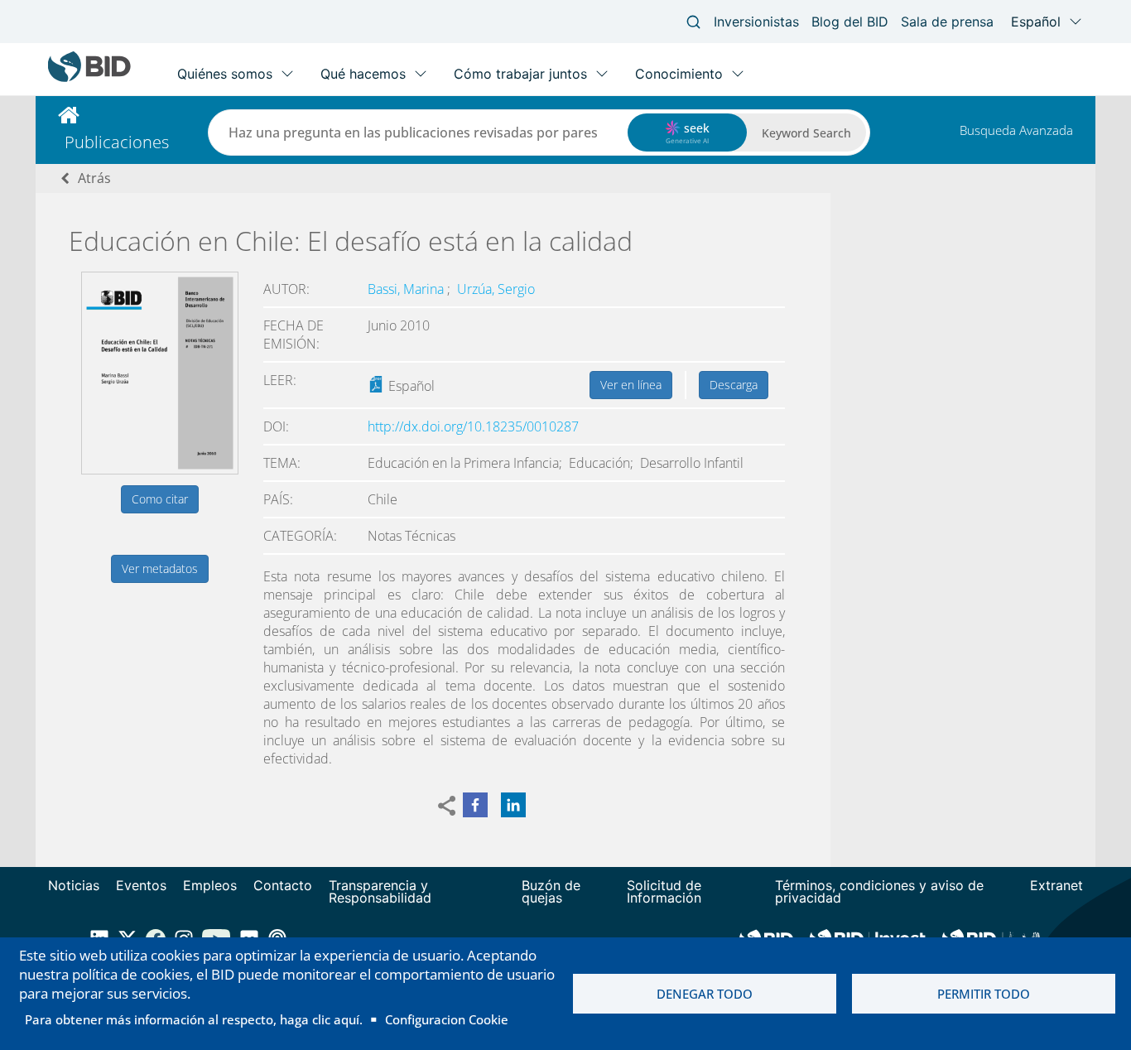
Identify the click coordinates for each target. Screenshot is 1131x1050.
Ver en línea (631, 385)
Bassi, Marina (407, 289)
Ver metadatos (160, 568)
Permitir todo (983, 993)
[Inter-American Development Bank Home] (89, 78)
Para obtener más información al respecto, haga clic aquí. (194, 1019)
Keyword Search (806, 133)
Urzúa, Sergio (496, 289)
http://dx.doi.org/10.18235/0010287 (473, 426)
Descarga (734, 385)
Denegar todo (705, 993)
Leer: (279, 380)
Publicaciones (117, 142)
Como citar (160, 499)
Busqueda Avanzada (1016, 130)
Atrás (94, 178)
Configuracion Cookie (446, 1019)
